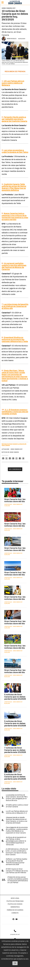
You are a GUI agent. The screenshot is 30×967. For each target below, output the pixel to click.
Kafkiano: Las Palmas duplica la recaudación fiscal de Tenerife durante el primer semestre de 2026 (16, 861)
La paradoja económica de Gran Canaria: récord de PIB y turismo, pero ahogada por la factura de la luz (17, 797)
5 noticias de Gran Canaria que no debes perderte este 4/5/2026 (15, 723)
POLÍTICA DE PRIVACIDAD (15, 901)
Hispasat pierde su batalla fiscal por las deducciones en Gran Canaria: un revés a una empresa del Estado (16, 820)
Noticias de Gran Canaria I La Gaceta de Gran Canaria (14, 444)
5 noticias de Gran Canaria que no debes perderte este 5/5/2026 (15, 696)
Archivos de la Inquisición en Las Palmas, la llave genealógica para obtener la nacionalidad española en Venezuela (16, 840)
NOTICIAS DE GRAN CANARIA (10, 452)
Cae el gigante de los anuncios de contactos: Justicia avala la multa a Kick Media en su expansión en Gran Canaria (17, 830)
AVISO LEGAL (15, 898)
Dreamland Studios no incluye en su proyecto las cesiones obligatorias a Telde (15, 339)
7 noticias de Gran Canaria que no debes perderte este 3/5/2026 (15, 750)
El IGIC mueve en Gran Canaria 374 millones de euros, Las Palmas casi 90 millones (17, 871)
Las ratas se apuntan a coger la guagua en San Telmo (15, 151)
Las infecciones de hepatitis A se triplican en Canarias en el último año (15, 306)
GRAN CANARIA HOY (8, 8)
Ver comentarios (15, 469)
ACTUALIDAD (5, 449)
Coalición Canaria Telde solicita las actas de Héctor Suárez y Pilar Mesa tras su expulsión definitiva (14, 187)
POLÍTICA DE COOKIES (15, 904)
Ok (15, 963)
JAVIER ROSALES (11, 38)
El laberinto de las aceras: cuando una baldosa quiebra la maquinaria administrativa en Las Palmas (17, 879)
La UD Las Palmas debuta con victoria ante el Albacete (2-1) (17, 812)
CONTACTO (15, 913)
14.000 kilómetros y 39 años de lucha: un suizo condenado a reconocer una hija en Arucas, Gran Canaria (17, 851)
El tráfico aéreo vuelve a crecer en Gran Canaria (17, 806)
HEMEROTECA (15, 907)
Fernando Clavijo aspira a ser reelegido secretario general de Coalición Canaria (14, 119)
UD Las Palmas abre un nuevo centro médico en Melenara (13, 83)
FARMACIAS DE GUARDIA (15, 910)
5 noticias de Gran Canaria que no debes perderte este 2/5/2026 (15, 776)
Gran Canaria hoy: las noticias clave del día (14, 500)
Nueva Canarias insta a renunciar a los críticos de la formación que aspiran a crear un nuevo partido (15, 216)
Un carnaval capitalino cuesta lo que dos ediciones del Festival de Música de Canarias (14, 266)
